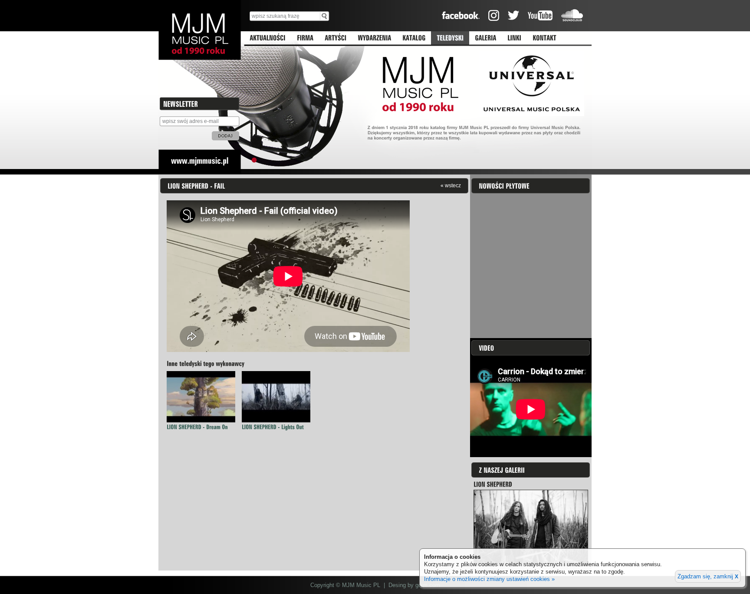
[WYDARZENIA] (374, 38)
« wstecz (451, 185)
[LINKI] (514, 38)
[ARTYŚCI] (335, 38)
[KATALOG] (414, 38)
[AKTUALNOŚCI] (267, 38)
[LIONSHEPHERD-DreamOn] (197, 427)
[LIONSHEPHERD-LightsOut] (273, 427)
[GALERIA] (485, 38)
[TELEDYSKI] (450, 38)
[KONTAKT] (544, 38)
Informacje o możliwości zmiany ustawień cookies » (489, 579)
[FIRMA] (305, 38)
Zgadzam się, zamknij (708, 576)
